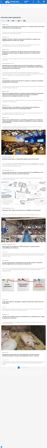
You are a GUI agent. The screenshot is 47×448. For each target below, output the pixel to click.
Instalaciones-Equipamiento (7, 244)
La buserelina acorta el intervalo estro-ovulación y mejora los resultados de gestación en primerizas (22, 81)
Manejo (3, 24)
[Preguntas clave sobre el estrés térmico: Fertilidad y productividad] (23, 193)
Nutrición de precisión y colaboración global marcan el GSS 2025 (20, 159)
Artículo (12, 208)
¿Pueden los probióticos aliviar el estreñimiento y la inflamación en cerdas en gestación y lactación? (23, 317)
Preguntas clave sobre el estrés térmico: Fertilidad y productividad (21, 210)
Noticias (11, 20)
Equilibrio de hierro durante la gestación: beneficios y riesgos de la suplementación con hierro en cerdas (21, 39)
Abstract (7, 24)
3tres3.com (14, 1)
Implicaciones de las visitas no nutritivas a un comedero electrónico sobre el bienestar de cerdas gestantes (23, 27)
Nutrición (3, 37)
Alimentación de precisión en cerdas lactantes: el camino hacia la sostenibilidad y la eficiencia (21, 247)
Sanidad (3, 78)
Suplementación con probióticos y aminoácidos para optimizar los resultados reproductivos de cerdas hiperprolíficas (21, 108)
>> (28, 367)
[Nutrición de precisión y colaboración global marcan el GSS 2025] (23, 142)
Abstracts (16, 20)
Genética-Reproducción (6, 63)
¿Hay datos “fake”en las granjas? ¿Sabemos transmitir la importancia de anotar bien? (23, 302)
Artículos (22, 20)
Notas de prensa (4, 20)
